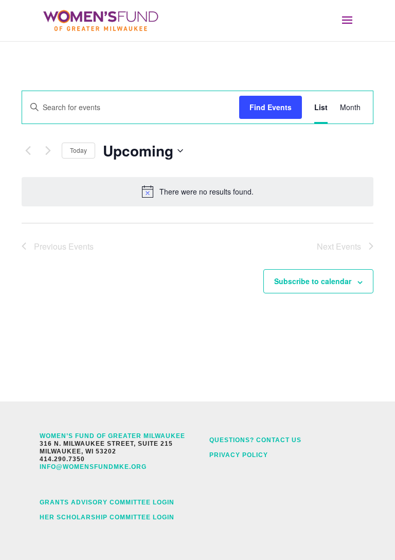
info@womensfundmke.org (93, 466)
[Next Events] (48, 151)
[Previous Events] (28, 151)
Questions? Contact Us (255, 440)
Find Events (270, 107)
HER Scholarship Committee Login (107, 517)
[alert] (197, 191)
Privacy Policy (238, 455)
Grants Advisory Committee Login (107, 502)
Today (78, 150)
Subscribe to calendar (312, 281)
